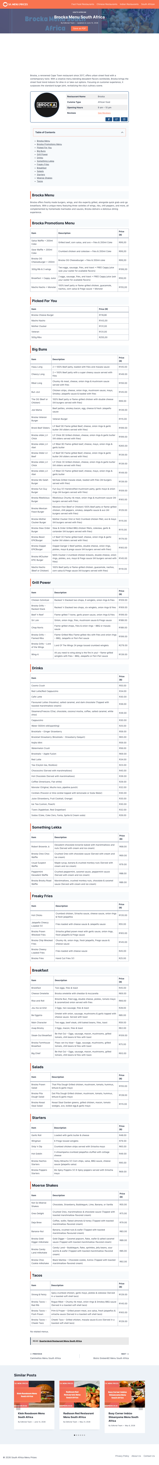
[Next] (141, 1407)
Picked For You (44, 147)
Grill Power (42, 154)
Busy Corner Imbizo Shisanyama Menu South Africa (123, 1417)
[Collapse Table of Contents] (122, 132)
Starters (41, 174)
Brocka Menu (43, 141)
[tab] (74, 1435)
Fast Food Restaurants (83, 4)
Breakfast (41, 168)
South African (148, 4)
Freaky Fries (43, 164)
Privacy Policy (122, 1456)
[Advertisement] (79, 56)
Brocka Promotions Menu (49, 144)
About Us (136, 1456)
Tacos (40, 181)
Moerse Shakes (44, 178)
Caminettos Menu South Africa (45, 1356)
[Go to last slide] (18, 1407)
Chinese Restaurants (107, 4)
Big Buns (41, 151)
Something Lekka (45, 161)
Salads (40, 171)
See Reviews (104, 113)
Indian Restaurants (129, 4)
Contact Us (149, 1456)
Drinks (40, 158)
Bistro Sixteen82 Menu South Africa (111, 1356)
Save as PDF (79, 28)
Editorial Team (26, 1422)
